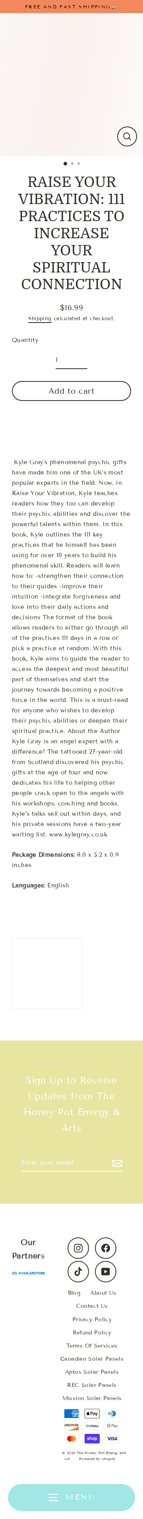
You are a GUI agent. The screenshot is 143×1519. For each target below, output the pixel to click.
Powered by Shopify (97, 1459)
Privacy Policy (92, 1319)
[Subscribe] (116, 1163)
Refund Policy (92, 1332)
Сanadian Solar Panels (92, 1359)
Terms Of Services (92, 1345)
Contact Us (92, 1306)
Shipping (39, 318)
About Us (103, 1292)
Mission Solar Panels (92, 1398)
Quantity (25, 340)
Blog (74, 1292)
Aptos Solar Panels (92, 1372)
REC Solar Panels (91, 1385)
